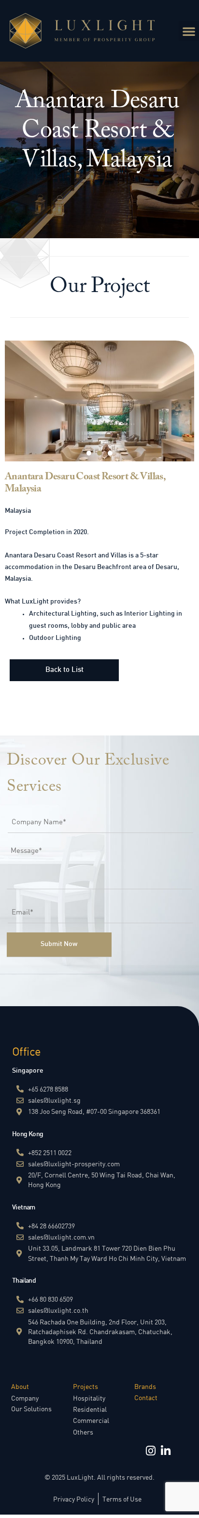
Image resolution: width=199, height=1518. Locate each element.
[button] (189, 31)
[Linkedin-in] (165, 1450)
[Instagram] (150, 1450)
